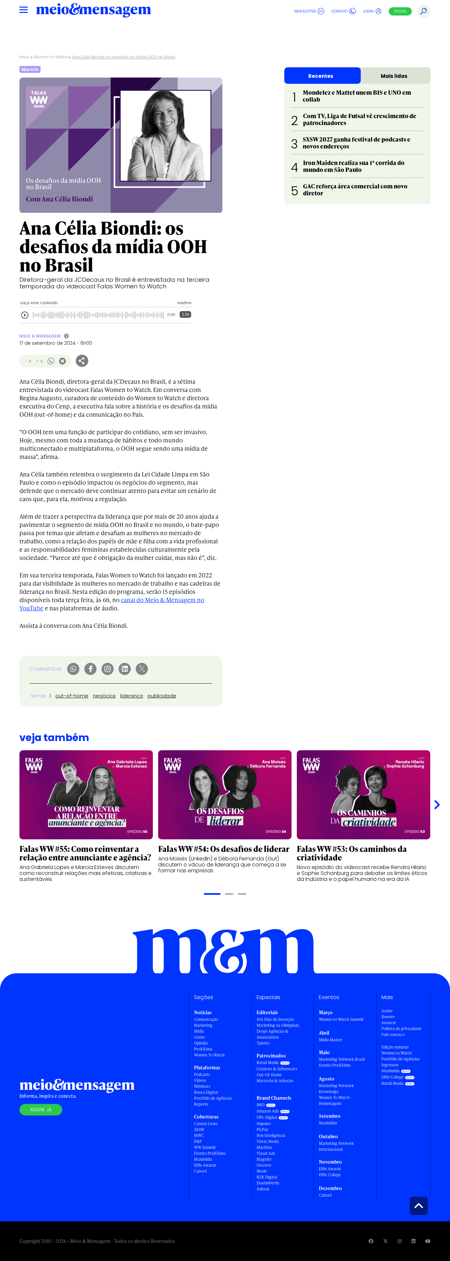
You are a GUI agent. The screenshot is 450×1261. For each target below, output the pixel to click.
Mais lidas (394, 76)
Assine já (40, 1109)
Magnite (264, 1159)
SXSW (199, 1129)
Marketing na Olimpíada (278, 1025)
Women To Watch (209, 1055)
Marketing (203, 1025)
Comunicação (206, 1019)
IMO (261, 1105)
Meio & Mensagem (40, 336)
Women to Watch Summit (341, 1019)
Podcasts (202, 1074)
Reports (201, 1104)
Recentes (320, 76)
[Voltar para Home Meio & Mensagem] (93, 11)
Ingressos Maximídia (390, 1068)
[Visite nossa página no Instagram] (400, 1241)
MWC (199, 1135)
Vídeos (200, 1080)
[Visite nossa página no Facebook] (371, 1241)
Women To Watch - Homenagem (335, 1100)
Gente (199, 1037)
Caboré (200, 1171)
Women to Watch (51, 57)
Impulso (264, 1123)
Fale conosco (393, 1034)
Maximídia (203, 1159)
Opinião (201, 1043)
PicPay (262, 1129)
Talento (263, 1043)
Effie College (330, 1175)
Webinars (202, 1086)
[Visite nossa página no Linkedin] (413, 1241)
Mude (262, 1171)
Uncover (264, 1165)
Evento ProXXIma (210, 1153)
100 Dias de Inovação (275, 1019)
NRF (198, 1141)
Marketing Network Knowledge (336, 1088)
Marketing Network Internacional (336, 1146)
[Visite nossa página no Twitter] (385, 1241)
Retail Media (268, 1062)
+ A (39, 361)
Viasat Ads (266, 1153)
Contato (339, 11)
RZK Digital (267, 1177)
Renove (388, 1016)
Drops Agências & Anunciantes (273, 1034)
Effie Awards (205, 1165)
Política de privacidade (401, 1028)
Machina (264, 1147)
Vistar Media (268, 1141)
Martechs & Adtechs (275, 1080)
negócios (104, 695)
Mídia (199, 1031)
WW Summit (205, 1147)
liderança (131, 695)
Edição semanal (394, 1047)
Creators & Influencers (277, 1069)
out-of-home (71, 695)
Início (24, 57)
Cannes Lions (205, 1123)
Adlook (263, 1189)
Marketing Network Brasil (342, 1059)
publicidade (162, 695)
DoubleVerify (268, 1183)
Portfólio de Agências (213, 1098)
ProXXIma (203, 1049)
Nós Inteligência (271, 1135)
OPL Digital (267, 1117)
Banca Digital (206, 1092)
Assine (400, 11)
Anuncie (388, 1022)
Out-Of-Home (269, 1075)
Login (368, 11)
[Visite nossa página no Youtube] (428, 1241)
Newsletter (305, 11)
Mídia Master (330, 1040)
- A (28, 361)
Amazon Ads (268, 1111)
